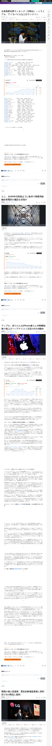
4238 (6, 62)
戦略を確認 (12, 254)
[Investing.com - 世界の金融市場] (5, 1)
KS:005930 (34, 736)
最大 (18, 85)
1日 (6, 85)
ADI (6, 490)
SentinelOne (17, 568)
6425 (6, 120)
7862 (6, 109)
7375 (6, 69)
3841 (6, 105)
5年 (16, 85)
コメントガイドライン (4, 186)
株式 (6, 16)
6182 (6, 121)
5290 (5, 98)
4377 (6, 106)
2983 (6, 102)
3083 (6, 113)
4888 (6, 74)
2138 (6, 73)
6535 (6, 66)
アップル (31, 365)
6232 (6, 114)
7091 (6, 119)
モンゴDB (21, 504)
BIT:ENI (26, 233)
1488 (6, 65)
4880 (6, 72)
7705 (6, 108)
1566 (6, 112)
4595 (6, 99)
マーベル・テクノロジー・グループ (15, 446)
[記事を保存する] (39, 17)
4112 (6, 101)
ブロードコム (20, 432)
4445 (6, 70)
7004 (6, 103)
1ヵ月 (10, 85)
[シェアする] (36, 17)
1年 (14, 85)
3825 (6, 110)
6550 (6, 63)
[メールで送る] (20, 170)
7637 (6, 68)
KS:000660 (11, 737)
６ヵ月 (12, 85)
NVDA (18, 430)
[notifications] (48, 0)
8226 (6, 116)
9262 (6, 117)
